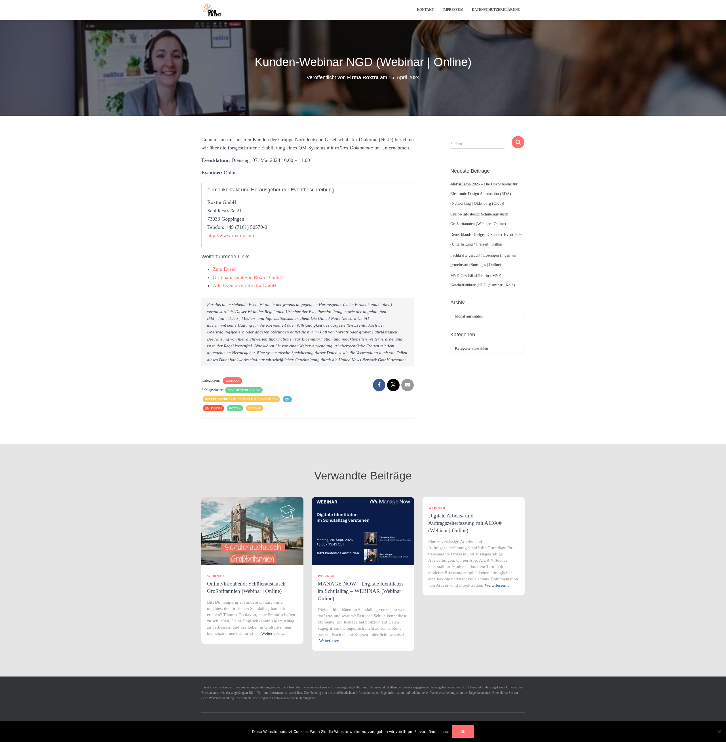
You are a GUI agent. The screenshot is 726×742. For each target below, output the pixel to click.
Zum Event (224, 269)
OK (462, 731)
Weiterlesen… (273, 633)
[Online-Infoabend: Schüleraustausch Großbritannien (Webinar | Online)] (252, 531)
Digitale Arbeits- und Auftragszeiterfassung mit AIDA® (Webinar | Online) (465, 523)
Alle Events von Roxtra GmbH (245, 285)
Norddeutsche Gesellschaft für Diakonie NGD (241, 399)
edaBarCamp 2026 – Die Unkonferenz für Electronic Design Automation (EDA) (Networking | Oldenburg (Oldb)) (484, 193)
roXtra (235, 408)
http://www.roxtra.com (230, 235)
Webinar (232, 380)
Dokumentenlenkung (243, 390)
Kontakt (425, 10)
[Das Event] (212, 10)
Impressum (452, 10)
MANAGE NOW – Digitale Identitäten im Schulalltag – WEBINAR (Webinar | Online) (361, 591)
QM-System (213, 408)
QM (287, 399)
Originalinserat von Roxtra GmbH (248, 277)
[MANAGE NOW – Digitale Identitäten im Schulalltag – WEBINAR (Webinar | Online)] (363, 531)
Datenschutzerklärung (496, 10)
